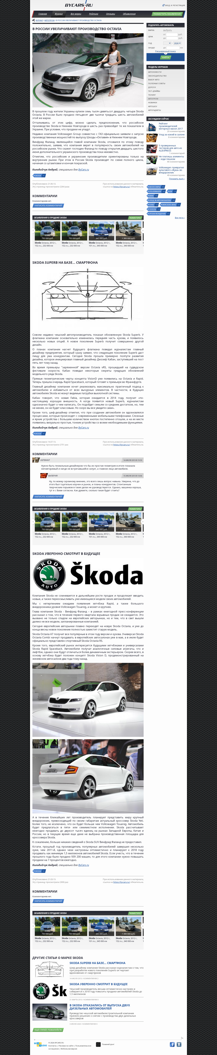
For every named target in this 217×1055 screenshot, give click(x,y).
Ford (151, 204)
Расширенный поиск (165, 51)
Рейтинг (93, 13)
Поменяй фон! (108, 1044)
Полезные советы (156, 83)
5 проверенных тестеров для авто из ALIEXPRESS (170, 148)
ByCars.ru (83, 169)
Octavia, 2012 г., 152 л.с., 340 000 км (126, 244)
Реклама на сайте (66, 1046)
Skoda (38, 175)
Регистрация (179, 5)
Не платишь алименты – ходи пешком (171, 158)
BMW (151, 196)
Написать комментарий (48, 205)
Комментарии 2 (90, 978)
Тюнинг (152, 95)
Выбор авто (153, 79)
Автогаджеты (154, 110)
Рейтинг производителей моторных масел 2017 (171, 126)
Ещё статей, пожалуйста (48, 1029)
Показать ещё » (177, 178)
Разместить (135, 218)
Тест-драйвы (154, 91)
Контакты (52, 1046)
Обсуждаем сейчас (158, 118)
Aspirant (45, 460)
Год (150, 43)
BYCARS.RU (59, 1042)
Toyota (152, 209)
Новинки (152, 102)
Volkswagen (155, 191)
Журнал (59, 13)
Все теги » (180, 217)
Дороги (152, 87)
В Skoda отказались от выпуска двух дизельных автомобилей (100, 1006)
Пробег (151, 48)
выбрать (167, 30)
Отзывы (110, 13)
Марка (151, 30)
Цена (150, 36)
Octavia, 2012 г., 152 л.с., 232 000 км (45, 244)
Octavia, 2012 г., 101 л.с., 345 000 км (99, 244)
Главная (42, 13)
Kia (170, 191)
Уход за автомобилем (160, 200)
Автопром (49, 20)
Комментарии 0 (91, 999)
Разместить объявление (167, 14)
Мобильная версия (69, 1049)
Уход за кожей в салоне (172, 134)
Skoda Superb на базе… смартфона (97, 963)
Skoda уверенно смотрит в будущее (99, 984)
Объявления (129, 13)
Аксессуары (155, 187)
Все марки (76, 13)
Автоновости (154, 72)
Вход (167, 5)
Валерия (53, 475)
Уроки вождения (157, 213)
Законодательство (157, 76)
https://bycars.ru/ (121, 186)
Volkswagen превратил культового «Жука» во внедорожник (171, 170)
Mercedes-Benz (169, 204)
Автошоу (152, 106)
